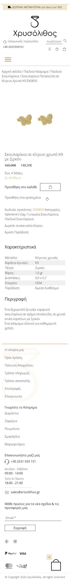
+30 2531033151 (13, 47)
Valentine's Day (15, 214)
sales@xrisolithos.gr (25, 492)
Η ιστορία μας (14, 350)
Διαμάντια (11, 413)
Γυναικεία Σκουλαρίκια (42, 214)
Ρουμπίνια (12, 429)
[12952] (50, 187)
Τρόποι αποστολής (17, 381)
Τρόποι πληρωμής (17, 373)
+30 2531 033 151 (23, 461)
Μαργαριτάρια (14, 444)
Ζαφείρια (11, 421)
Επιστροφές (13, 388)
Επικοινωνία (13, 396)
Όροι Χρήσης (14, 357)
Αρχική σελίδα (11, 71)
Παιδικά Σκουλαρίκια (19, 219)
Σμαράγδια (12, 436)
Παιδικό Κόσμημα (36, 71)
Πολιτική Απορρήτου (19, 365)
